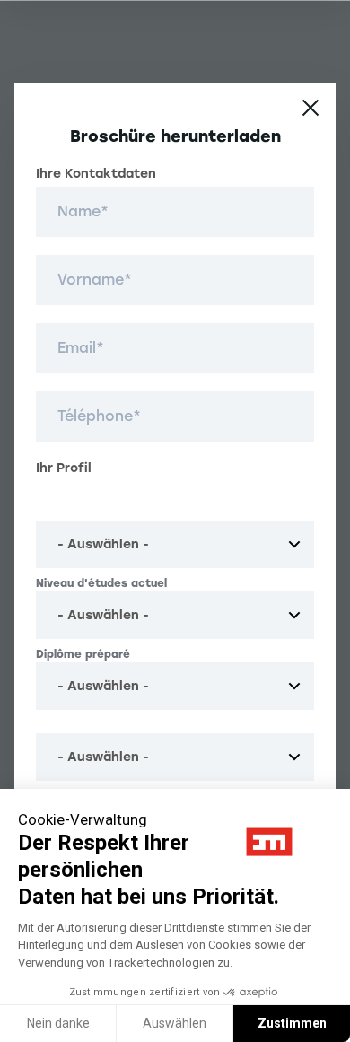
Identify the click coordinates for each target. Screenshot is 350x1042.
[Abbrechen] (310, 108)
